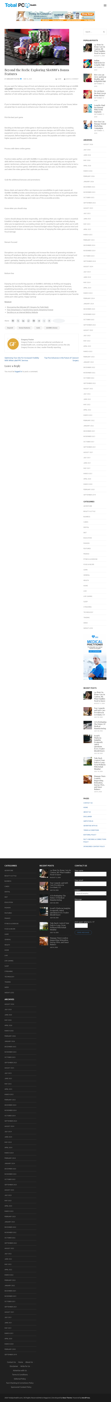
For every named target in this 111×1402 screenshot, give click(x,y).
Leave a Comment (72, 79)
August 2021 (88, 452)
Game (59, 79)
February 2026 (89, 176)
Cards (85, 522)
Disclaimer (87, 816)
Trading (86, 617)
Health (86, 580)
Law (85, 591)
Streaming (87, 607)
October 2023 (88, 319)
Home (85, 586)
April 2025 (87, 229)
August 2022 (88, 388)
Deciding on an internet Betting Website (22, 312)
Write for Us (88, 821)
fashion (86, 543)
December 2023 (89, 309)
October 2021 (88, 442)
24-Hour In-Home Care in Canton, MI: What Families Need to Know (99, 48)
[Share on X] (18, 321)
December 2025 (89, 187)
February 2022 (89, 420)
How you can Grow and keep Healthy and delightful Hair (100, 78)
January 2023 (88, 362)
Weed (85, 623)
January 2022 (88, 426)
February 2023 (89, 357)
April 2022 (87, 410)
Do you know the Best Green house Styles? (100, 93)
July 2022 (87, 394)
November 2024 (89, 250)
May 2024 (86, 282)
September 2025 (89, 203)
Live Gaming (87, 596)
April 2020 (87, 479)
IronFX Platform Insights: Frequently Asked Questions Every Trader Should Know (99, 743)
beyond (10, 328)
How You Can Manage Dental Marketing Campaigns (100, 124)
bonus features (24, 328)
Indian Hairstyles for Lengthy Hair (99, 62)
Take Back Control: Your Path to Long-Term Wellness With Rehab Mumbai (99, 763)
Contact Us (88, 803)
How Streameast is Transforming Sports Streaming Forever (30, 310)
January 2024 (88, 304)
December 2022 (89, 367)
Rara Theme (67, 1398)
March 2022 (87, 415)
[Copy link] (58, 321)
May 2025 (86, 224)
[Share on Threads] (49, 321)
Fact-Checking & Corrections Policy (19, 1383)
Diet (85, 532)
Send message (83, 932)
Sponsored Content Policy (94, 846)
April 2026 (87, 166)
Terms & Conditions (91, 830)
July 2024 (87, 272)
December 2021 (89, 431)
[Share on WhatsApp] (28, 321)
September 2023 (89, 325)
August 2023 (88, 330)
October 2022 (88, 378)
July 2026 (87, 150)
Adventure (87, 506)
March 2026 (87, 171)
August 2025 (88, 208)
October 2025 (88, 197)
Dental (86, 527)
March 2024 (87, 293)
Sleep (85, 601)
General (86, 575)
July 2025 (87, 213)
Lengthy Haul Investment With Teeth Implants (99, 108)
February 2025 (89, 240)
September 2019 (89, 495)
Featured (87, 548)
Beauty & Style (89, 511)
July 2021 (87, 457)
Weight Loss (88, 628)
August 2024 (88, 266)
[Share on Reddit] (39, 321)
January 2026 (88, 181)
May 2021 (86, 468)
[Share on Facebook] (13, 321)
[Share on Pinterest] (34, 321)
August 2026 (88, 144)
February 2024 (89, 298)
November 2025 (89, 192)
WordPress (86, 1398)
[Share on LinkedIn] (23, 321)
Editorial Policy (89, 835)
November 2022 (89, 373)
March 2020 (87, 484)
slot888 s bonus (51, 328)
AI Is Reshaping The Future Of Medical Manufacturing (100, 725)
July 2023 (87, 335)
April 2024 (87, 288)
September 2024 (89, 261)
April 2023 (87, 346)
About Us (87, 812)
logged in (18, 371)
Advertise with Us (90, 826)
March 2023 (87, 351)
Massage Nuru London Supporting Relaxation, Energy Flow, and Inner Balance (99, 782)
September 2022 (89, 383)
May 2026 (86, 160)
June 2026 (87, 155)
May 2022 (86, 404)
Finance (86, 554)
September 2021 (89, 447)
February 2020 (89, 489)
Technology (88, 612)
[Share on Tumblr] (44, 321)
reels (38, 328)
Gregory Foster (13, 79)
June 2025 (87, 219)
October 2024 (88, 256)
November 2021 (89, 436)
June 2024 (87, 277)
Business (86, 517)
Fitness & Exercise (90, 559)
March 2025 (87, 235)
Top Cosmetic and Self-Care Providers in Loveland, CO (99, 711)
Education (87, 538)
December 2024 (89, 245)
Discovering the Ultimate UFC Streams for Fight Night (28, 307)
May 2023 (86, 341)
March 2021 (87, 473)
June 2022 (87, 399)
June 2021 (87, 463)
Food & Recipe (88, 564)
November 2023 (89, 314)
